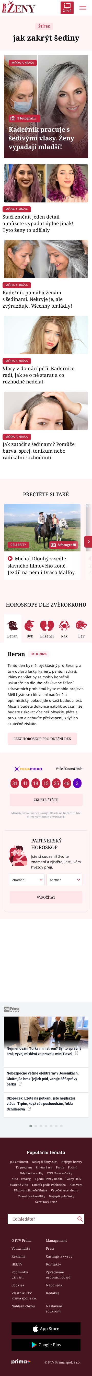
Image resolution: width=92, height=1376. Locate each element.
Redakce (52, 1293)
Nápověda (54, 1285)
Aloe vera (76, 1185)
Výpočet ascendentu (64, 1190)
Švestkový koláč (46, 1202)
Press (50, 1248)
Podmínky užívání (20, 1275)
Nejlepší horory (71, 1162)
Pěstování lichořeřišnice (30, 1190)
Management (56, 1240)
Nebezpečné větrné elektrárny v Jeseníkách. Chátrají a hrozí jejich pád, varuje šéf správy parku (43, 1078)
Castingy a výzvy (59, 1256)
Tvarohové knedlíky (31, 1196)
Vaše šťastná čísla (69, 768)
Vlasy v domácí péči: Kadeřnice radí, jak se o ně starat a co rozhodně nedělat (38, 375)
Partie (60, 1167)
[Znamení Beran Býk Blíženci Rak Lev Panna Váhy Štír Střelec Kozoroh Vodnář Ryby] (26, 880)
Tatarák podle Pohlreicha (49, 1185)
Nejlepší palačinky (61, 1196)
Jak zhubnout (19, 1162)
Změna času (44, 1167)
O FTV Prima (21, 1240)
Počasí (72, 1167)
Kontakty (53, 1264)
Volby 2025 (73, 1179)
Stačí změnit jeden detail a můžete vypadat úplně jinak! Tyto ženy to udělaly (38, 223)
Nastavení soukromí (54, 1308)
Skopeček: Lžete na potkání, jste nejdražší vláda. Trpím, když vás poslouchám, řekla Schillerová (41, 1103)
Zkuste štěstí (46, 800)
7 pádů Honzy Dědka (48, 1179)
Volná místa (21, 1248)
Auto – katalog (21, 1179)
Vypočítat (46, 897)
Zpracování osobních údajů (58, 1275)
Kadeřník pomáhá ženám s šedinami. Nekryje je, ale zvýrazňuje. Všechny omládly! (37, 299)
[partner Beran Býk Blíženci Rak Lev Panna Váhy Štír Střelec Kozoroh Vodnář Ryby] (64, 880)
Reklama (18, 1256)
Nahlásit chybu (23, 1306)
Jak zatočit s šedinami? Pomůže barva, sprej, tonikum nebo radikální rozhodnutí (39, 451)
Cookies (18, 1285)
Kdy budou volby (31, 1173)
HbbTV (17, 1264)
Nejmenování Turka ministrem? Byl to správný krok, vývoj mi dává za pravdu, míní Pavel (44, 1051)
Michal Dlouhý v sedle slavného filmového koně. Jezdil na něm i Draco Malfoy (41, 565)
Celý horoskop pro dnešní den (42, 739)
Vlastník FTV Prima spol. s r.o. (24, 1295)
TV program (24, 1167)
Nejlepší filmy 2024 (44, 1162)
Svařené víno (19, 1185)
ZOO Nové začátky (59, 1173)
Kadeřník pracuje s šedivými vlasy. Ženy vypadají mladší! (41, 138)
